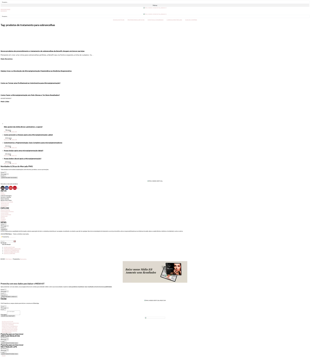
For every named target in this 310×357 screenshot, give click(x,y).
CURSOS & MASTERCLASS (174, 19)
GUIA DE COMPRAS (191, 19)
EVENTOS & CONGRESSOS (155, 19)
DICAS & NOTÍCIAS (118, 19)
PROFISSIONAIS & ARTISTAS (136, 19)
